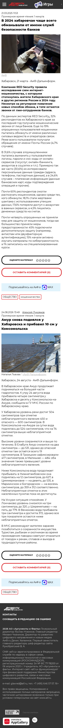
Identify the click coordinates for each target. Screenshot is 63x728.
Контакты (9, 614)
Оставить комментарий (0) (31, 272)
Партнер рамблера (30, 712)
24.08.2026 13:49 (10, 312)
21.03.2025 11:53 (9, 13)
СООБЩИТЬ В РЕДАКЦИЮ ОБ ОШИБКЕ (27, 619)
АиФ (4, 75)
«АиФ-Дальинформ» (34, 374)
